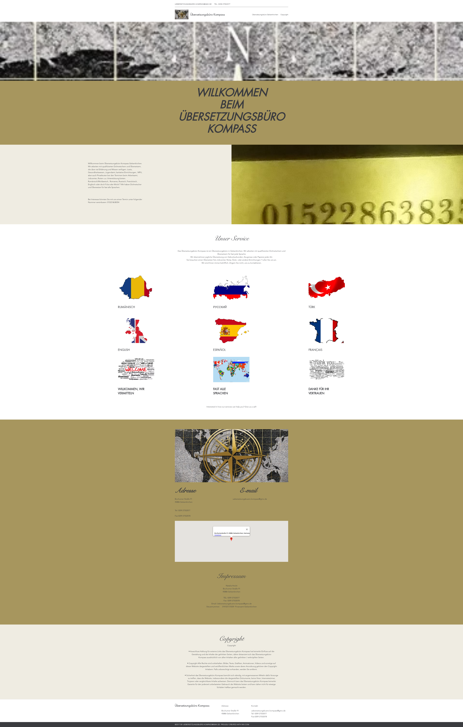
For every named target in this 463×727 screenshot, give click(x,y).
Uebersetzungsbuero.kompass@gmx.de (234, 603)
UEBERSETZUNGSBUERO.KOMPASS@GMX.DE (193, 4)
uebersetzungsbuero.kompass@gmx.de (250, 499)
